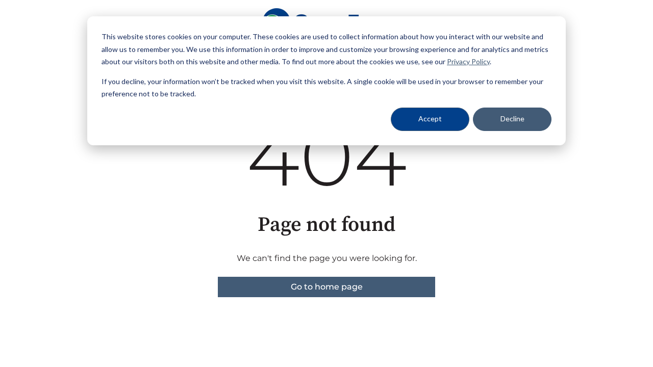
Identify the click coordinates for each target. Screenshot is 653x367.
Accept (430, 118)
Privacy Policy (468, 61)
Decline (512, 118)
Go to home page (327, 287)
